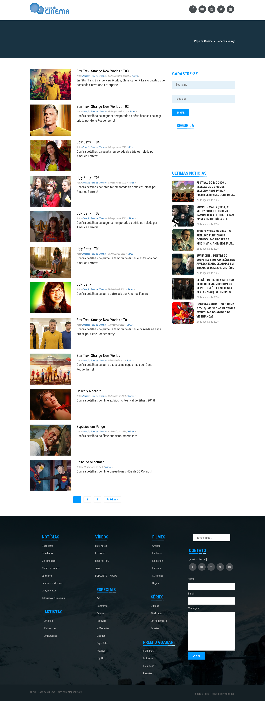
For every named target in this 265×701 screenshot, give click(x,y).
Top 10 (100, 658)
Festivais (101, 620)
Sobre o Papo (202, 693)
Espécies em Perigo (91, 426)
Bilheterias (47, 553)
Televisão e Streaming (53, 598)
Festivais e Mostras (52, 583)
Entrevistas (50, 628)
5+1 (98, 598)
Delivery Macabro (89, 391)
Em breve (157, 553)
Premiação (148, 666)
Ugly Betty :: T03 (88, 178)
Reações (147, 673)
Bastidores (47, 545)
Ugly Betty (84, 284)
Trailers (99, 568)
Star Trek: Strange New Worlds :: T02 (103, 106)
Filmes (131, 396)
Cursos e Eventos (51, 568)
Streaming (157, 575)
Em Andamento (159, 620)
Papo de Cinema (46, 692)
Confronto (102, 605)
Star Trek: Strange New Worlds (98, 355)
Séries (135, 76)
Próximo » (112, 499)
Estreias (156, 568)
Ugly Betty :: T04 (88, 142)
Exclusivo (47, 575)
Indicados (148, 658)
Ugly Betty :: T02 (88, 213)
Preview (101, 650)
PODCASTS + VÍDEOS (106, 575)
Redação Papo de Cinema (93, 76)
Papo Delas (102, 643)
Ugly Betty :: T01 (88, 249)
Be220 (78, 692)
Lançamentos (49, 590)
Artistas (48, 620)
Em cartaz (157, 560)
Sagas (155, 583)
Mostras (101, 635)
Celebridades (49, 560)
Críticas (156, 545)
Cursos (100, 613)
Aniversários (50, 635)
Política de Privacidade (222, 693)
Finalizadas (157, 613)
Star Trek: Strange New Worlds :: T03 (103, 71)
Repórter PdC (102, 560)
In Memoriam (103, 628)
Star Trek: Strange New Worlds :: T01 (103, 320)
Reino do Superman (90, 462)
